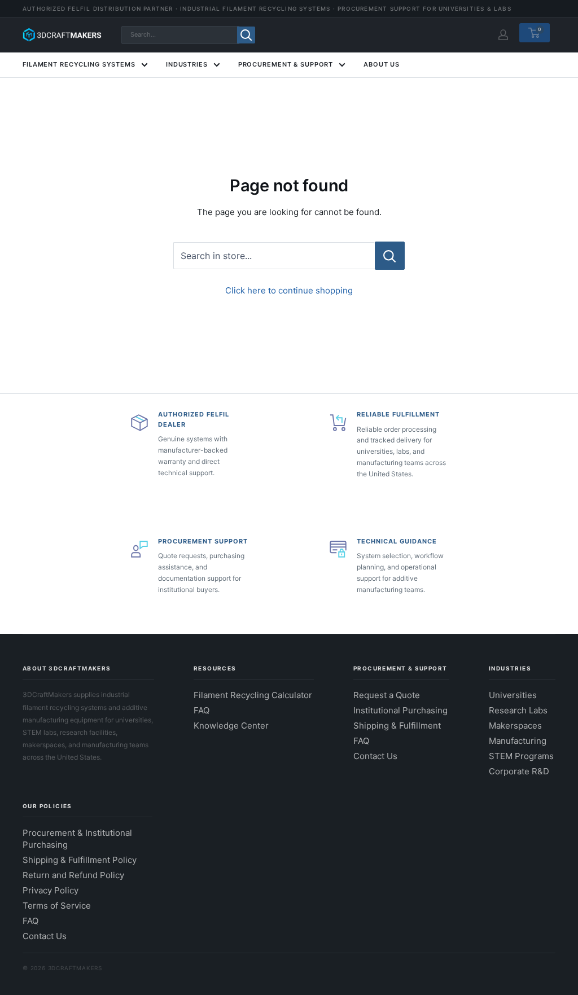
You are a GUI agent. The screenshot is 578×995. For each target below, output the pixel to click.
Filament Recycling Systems (79, 64)
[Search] (246, 35)
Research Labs (518, 710)
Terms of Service (57, 905)
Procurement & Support (285, 64)
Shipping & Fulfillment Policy (80, 859)
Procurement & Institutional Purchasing (77, 838)
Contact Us (375, 756)
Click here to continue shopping (289, 290)
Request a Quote (386, 695)
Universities (513, 695)
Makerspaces (515, 725)
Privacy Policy (50, 890)
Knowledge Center (231, 725)
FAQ (201, 710)
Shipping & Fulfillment (397, 725)
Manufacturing (517, 740)
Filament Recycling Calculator (253, 695)
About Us (382, 64)
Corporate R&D (519, 771)
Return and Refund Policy (73, 875)
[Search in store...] (390, 256)
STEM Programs (521, 756)
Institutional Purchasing (400, 710)
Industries (187, 64)
